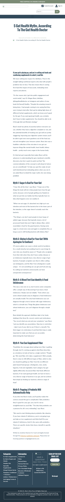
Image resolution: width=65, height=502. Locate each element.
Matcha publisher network (29, 436)
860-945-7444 (40, 462)
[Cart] (61, 11)
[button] (32, 16)
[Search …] (45, 11)
